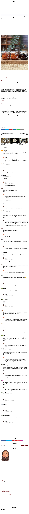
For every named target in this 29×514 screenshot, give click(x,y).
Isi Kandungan (4, 71)
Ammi (4, 380)
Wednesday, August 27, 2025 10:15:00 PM (9, 400)
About (13, 511)
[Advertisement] (14, 9)
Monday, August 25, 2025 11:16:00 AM (7, 336)
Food (2, 127)
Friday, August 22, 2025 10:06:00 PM (7, 253)
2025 (2, 481)
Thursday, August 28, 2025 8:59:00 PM (7, 405)
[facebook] (3, 440)
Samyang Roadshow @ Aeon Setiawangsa (6, 492)
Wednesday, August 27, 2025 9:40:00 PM (7, 393)
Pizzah (2, 18)
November (3, 483)
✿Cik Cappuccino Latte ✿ (7, 415)
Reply (4, 154)
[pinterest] (14, 440)
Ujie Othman (5, 210)
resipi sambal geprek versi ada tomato (7, 86)
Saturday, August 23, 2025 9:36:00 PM (7, 289)
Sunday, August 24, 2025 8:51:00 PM (9, 306)
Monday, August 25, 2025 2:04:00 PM (7, 349)
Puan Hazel (5, 150)
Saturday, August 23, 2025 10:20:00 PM (7, 300)
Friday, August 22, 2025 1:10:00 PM (6, 211)
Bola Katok (5, 252)
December (3, 482)
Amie (4, 335)
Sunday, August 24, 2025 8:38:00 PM (9, 283)
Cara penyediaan (6, 74)
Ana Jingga (5, 199)
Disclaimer (24, 511)
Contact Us (16, 511)
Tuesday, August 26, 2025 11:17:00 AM (7, 365)
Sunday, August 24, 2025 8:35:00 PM (9, 259)
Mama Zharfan (5, 392)
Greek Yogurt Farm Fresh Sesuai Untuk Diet (22, 144)
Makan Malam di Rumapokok (14, 143)
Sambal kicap (6, 76)
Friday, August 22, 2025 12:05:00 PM (7, 200)
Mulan (4, 322)
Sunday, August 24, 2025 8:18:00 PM (9, 183)
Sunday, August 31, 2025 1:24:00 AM (7, 416)
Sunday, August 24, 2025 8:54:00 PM (9, 330)
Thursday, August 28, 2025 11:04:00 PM (9, 411)
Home (10, 511)
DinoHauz (4, 348)
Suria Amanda (5, 163)
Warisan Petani (5, 299)
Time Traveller (5, 310)
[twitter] (9, 440)
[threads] (25, 440)
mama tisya (5, 175)
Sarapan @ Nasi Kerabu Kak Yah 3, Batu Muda (7, 495)
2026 (2, 480)
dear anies (4, 404)
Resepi (4, 127)
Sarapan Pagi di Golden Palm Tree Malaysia (5, 144)
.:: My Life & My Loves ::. (5, 490)
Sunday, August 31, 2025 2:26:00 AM (9, 422)
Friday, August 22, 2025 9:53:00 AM (7, 176)
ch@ (4, 364)
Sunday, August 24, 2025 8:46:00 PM (9, 295)
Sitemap (27, 511)
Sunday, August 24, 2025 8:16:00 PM (9, 158)
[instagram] (20, 440)
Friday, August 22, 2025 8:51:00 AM (6, 151)
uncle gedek (5, 264)
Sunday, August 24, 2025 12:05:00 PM (7, 323)
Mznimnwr (4, 288)
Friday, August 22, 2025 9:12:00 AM (6, 164)
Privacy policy (20, 511)
